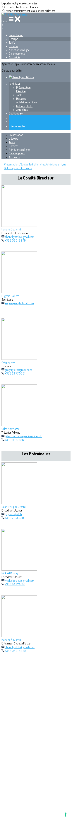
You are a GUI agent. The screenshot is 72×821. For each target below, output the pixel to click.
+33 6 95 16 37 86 (15, 440)
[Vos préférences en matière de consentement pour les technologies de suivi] (65, 814)
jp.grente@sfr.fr (13, 514)
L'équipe (13, 39)
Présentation (16, 35)
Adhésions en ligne (19, 50)
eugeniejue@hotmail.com (19, 303)
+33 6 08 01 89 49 (15, 240)
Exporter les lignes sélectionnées (19, 3)
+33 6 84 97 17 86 (15, 584)
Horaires (13, 46)
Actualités (14, 57)
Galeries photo (17, 53)
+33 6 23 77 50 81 (15, 373)
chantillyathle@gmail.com (20, 237)
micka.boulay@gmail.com (20, 580)
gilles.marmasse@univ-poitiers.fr (23, 436)
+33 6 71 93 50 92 (15, 518)
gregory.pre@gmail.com (18, 370)
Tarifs (12, 42)
